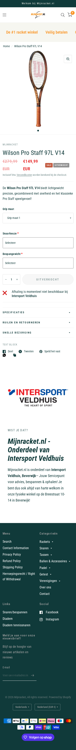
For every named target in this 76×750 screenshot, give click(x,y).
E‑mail (6, 667)
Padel (43, 568)
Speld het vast (52, 351)
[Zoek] (62, 14)
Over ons (45, 587)
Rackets (45, 542)
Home (6, 46)
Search (7, 541)
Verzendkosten (24, 174)
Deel (10, 351)
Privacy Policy (12, 554)
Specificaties (14, 312)
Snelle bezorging (17, 332)
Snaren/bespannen (15, 612)
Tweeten (29, 351)
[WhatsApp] (5, 355)
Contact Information (16, 548)
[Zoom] (68, 59)
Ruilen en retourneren (22, 322)
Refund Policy (12, 561)
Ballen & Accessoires (53, 561)
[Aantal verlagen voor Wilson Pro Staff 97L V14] (6, 279)
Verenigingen (48, 581)
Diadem (8, 619)
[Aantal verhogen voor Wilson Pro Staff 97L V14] (17, 279)
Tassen (44, 555)
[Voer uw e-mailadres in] (32, 675)
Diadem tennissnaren (16, 625)
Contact (45, 594)
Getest (44, 574)
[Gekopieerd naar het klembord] (15, 355)
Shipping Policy (13, 567)
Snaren (44, 548)
